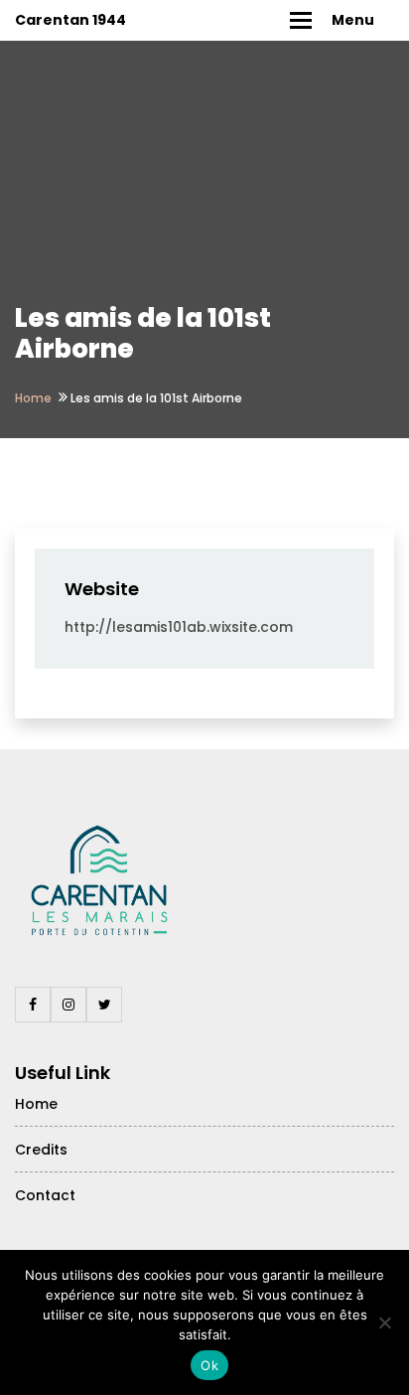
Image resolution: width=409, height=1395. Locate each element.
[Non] (384, 1322)
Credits (41, 1150)
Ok (209, 1365)
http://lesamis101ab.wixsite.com (179, 627)
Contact (45, 1195)
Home (33, 397)
